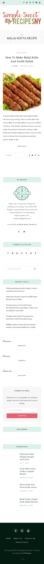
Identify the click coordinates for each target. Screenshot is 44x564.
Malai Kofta (22, 53)
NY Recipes (27, 553)
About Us (17, 538)
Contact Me (30, 538)
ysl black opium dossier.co (27, 224)
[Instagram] (22, 531)
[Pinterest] (35, 155)
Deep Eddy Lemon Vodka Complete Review (28, 471)
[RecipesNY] (22, 17)
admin (15, 66)
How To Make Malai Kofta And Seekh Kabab (21, 59)
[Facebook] (16, 531)
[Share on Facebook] (29, 155)
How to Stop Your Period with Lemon (28, 486)
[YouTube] (28, 531)
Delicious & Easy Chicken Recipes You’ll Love (27, 457)
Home (8, 538)
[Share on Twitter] (32, 155)
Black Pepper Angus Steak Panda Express (29, 500)
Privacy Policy (22, 542)
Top (22, 559)
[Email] (38, 155)
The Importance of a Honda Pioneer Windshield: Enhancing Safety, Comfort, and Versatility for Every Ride (22, 307)
